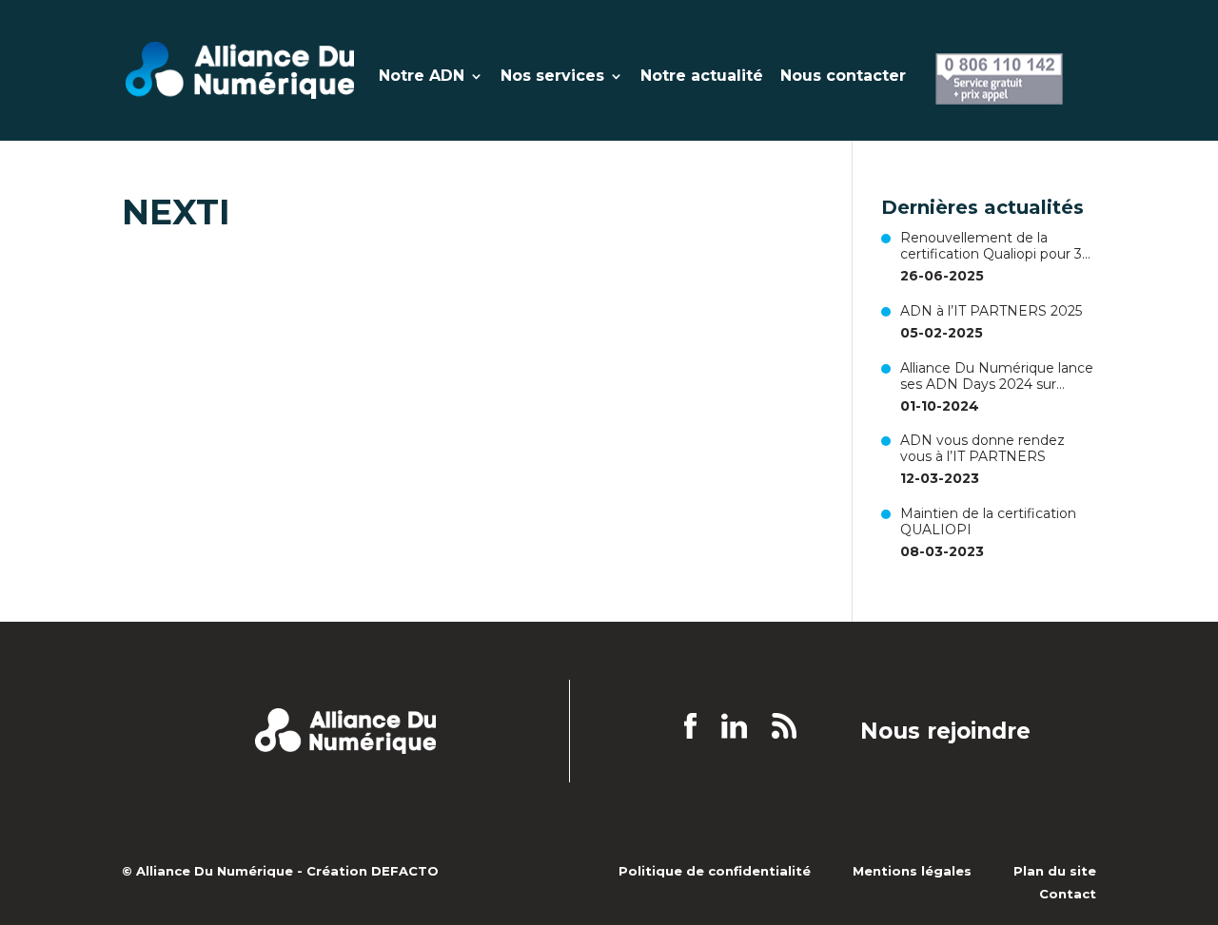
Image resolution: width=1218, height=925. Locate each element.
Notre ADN (421, 77)
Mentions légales (912, 870)
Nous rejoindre (945, 732)
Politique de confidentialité (715, 870)
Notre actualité (701, 77)
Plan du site (1054, 870)
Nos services (552, 77)
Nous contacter (843, 77)
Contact (1067, 893)
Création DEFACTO (372, 870)
